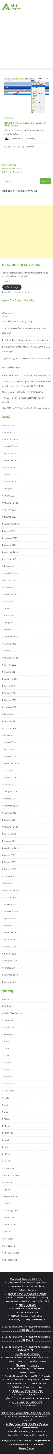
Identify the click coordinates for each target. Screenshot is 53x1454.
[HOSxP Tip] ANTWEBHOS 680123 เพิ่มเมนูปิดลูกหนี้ (27, 358)
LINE (6, 1105)
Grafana (8, 1062)
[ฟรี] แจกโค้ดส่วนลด (27, 1290)
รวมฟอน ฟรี (27, 1420)
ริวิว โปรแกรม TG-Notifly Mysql (18, 321)
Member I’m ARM (38, 1361)
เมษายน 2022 (10, 643)
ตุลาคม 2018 (9, 939)
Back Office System (13, 1013)
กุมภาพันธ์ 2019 (11, 911)
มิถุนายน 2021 (10, 714)
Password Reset (27, 1372)
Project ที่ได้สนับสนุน (14, 1380)
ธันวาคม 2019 (10, 841)
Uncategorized (11, 1210)
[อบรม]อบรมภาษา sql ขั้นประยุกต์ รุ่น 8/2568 (27, 1294)
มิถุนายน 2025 (10, 432)
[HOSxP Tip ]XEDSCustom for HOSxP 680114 (29, 375)
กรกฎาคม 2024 (10, 488)
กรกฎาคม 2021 (10, 707)
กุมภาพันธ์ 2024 (11, 502)
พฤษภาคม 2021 (11, 721)
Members (20, 1365)
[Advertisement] (26, 40)
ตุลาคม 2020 (9, 770)
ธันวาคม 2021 (10, 672)
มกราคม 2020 (10, 834)
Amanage (8, 999)
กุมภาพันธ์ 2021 (11, 742)
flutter (7, 1048)
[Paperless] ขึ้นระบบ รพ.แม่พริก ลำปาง (27, 1286)
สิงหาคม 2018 (10, 953)
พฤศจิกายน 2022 (11, 594)
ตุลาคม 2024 (9, 467)
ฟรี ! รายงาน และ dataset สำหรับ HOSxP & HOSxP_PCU (25, 1413)
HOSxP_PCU (9, 1083)
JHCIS (6, 1097)
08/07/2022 (9, 118)
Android (8, 1006)
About (9, 1297)
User (40, 1387)
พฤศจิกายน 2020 (11, 763)
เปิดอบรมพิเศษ (13, 1435)
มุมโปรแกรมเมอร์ (11, 1252)
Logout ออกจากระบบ (11, 168)
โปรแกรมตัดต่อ (10, 1259)
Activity (44, 1297)
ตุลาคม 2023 (9, 531)
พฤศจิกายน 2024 (11, 460)
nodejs (7, 1147)
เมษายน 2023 (10, 559)
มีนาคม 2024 (9, 495)
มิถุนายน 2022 (10, 629)
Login (11, 1361)
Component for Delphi (35, 1320)
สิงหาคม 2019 (10, 869)
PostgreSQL (9, 1168)
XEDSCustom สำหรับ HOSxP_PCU (27, 1391)
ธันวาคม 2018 (10, 925)
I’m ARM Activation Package (27, 1354)
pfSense (8, 1154)
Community (14, 1320)
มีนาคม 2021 (9, 735)
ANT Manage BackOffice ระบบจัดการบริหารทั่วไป (27, 1301)
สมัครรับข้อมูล (11, 287)
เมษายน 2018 (10, 982)
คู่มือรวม (7, 1231)
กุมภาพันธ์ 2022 (11, 657)
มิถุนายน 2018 (10, 967)
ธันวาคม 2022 (10, 587)
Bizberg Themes (26, 1448)
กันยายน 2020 (10, 777)
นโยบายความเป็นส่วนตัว (27, 1405)
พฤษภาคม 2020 (11, 805)
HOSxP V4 (8, 1076)
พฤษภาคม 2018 (11, 974)
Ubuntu (7, 1203)
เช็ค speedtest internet (27, 1428)
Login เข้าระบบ (9, 164)
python (7, 1189)
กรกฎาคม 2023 (10, 538)
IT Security (9, 1090)
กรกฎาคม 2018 (10, 960)
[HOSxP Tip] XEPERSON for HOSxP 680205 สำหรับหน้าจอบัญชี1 (26, 349)
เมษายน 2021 (10, 728)
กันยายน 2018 (10, 946)
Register (32, 1380)
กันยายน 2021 (10, 693)
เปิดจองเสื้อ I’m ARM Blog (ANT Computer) (27, 1431)
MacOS (7, 1119)
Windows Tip (10, 1224)
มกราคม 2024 (10, 509)
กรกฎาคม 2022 (10, 622)
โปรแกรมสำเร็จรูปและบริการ (35, 1435)
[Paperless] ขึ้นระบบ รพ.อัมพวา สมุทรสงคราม (27, 1283)
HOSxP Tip (9, 1069)
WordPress (25, 1444)
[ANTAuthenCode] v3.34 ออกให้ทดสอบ (32, 408)
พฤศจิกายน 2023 (11, 524)
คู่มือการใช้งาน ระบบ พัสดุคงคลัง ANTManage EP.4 (27, 1398)
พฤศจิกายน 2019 (11, 848)
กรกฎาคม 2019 (10, 876)
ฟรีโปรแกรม (9, 1245)
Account (20, 1297)
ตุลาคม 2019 (9, 855)
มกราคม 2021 (10, 749)
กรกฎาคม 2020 (10, 791)
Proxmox (8, 1182)
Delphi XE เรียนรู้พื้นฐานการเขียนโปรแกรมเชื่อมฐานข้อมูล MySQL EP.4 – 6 (26, 1338)
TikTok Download (39, 1383)
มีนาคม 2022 (9, 650)
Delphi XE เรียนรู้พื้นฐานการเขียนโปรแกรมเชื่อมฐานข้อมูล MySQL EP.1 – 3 (26, 1328)
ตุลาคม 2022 (9, 601)
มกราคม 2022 (10, 664)
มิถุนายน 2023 (10, 545)
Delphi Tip (10, 146)
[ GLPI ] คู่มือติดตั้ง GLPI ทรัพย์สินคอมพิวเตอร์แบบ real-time (24, 330)
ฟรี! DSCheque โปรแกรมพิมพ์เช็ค (28, 392)
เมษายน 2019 (10, 897)
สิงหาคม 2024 (10, 481)
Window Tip (9, 1217)
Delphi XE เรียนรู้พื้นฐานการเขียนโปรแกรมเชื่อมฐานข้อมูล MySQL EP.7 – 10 (26, 1348)
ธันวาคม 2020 (10, 756)
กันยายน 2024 (10, 474)
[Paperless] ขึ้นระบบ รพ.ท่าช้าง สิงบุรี (26, 1279)
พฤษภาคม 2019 (11, 890)
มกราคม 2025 (10, 453)
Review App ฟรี (11, 1196)
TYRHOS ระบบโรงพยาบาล (23, 1387)
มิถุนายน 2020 (10, 798)
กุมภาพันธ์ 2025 (11, 446)
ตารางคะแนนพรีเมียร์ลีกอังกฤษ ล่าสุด (27, 1402)
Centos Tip (9, 1020)
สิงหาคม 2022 (10, 615)
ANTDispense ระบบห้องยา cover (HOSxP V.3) (27, 1309)
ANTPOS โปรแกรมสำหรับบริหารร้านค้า (27, 1316)
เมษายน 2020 (10, 812)
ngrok (6, 1140)
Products (46, 1376)
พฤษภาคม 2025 (11, 439)
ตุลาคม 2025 (9, 425)
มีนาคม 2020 (9, 820)
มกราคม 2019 (10, 918)
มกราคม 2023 (10, 580)
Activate (33, 1297)
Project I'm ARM (11, 1175)
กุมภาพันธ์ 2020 (11, 826)
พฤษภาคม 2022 (11, 636)
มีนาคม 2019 (9, 904)
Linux (6, 1111)
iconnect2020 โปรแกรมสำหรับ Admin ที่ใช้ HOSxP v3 (27, 1357)
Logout (21, 1361)
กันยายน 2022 (10, 608)
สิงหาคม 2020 (10, 784)
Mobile (7, 1126)
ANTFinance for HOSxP (27, 1312)
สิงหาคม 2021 (10, 700)
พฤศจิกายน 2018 (11, 932)
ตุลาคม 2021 (9, 686)
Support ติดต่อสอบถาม (16, 1383)
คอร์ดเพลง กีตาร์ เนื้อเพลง (27, 1394)
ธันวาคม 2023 (10, 516)
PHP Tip (7, 1161)
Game (6, 1055)
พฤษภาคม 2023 (11, 552)
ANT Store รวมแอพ (27, 1305)
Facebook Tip (10, 1034)
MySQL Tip (9, 1133)
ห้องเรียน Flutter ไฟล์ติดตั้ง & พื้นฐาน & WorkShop (27, 1424)
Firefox (7, 1041)
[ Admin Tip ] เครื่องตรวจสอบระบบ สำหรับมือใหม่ (26, 340)
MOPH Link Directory (12, 172)
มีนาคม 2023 (9, 566)
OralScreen (39, 1368)
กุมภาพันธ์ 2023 (11, 573)
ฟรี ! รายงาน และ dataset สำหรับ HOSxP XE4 (27, 1416)
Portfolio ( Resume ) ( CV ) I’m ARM (21, 1376)
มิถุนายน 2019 (10, 883)
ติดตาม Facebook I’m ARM (19, 190)
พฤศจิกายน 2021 (11, 679)
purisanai (8, 381)
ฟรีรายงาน (8, 1238)
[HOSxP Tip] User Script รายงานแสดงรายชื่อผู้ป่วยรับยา (25, 124)
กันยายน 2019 (10, 862)
